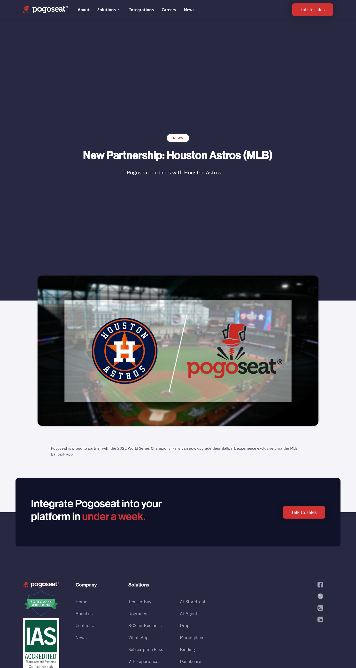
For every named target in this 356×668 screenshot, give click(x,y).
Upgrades (137, 613)
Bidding (187, 649)
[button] (109, 9)
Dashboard (190, 661)
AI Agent (188, 613)
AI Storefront (192, 601)
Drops (186, 625)
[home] (45, 10)
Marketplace (192, 637)
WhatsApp (138, 637)
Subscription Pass (145, 649)
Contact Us (86, 625)
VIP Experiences (144, 661)
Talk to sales (304, 512)
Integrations (141, 9)
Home (81, 601)
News (189, 9)
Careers (169, 9)
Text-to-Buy (139, 601)
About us (84, 613)
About (84, 9)
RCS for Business (145, 625)
